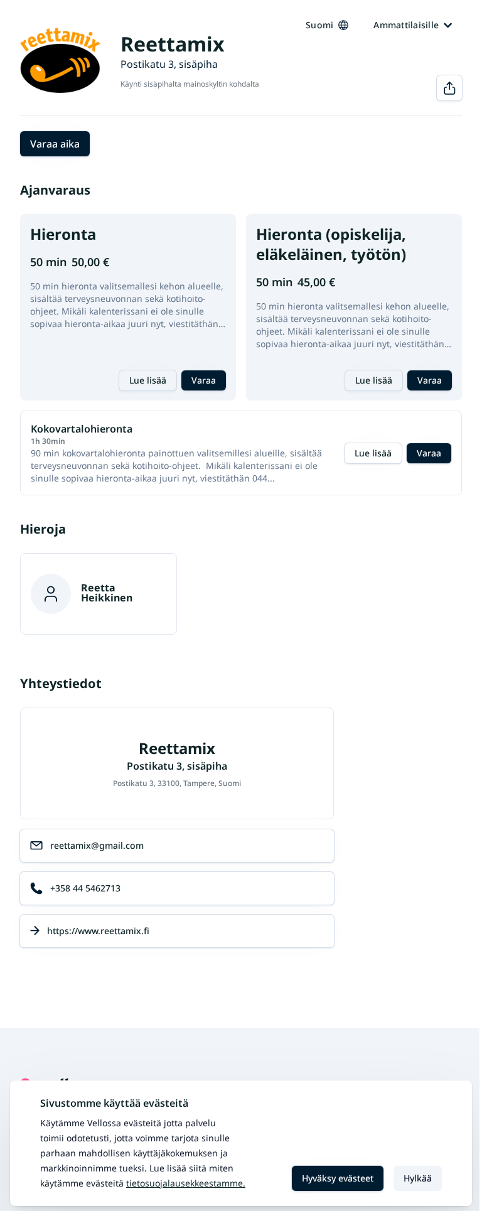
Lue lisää (147, 380)
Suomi (319, 25)
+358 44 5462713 (85, 888)
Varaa (203, 380)
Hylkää (418, 1178)
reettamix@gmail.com (97, 845)
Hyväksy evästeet (337, 1178)
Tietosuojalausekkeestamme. (185, 1183)
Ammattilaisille (406, 25)
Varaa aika (55, 144)
